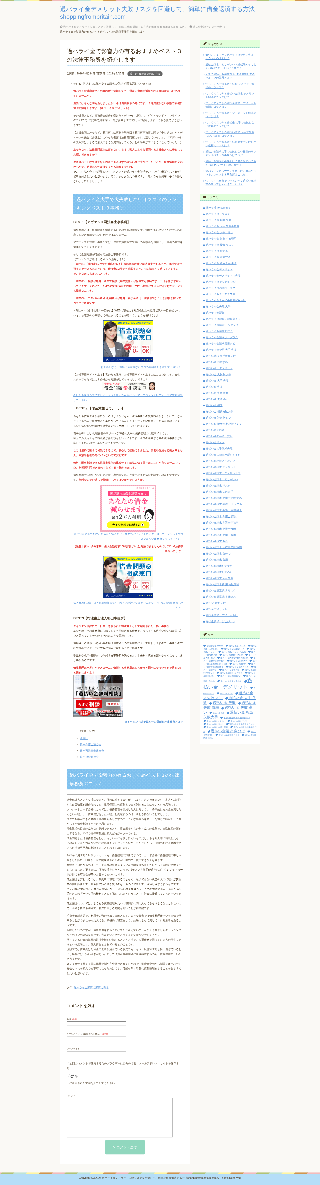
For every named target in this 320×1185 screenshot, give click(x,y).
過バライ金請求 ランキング (222, 325)
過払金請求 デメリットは (222, 615)
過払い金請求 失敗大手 (219, 491)
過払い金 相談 (214, 405)
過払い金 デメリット (219, 368)
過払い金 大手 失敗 (217, 380)
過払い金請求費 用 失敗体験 (222, 584)
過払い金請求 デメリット (221, 467)
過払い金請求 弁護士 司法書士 (224, 510)
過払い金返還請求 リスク (221, 590)
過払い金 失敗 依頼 (217, 393)
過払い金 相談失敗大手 (219, 411)
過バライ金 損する (217, 251)
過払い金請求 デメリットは (223, 473)
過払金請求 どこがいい (220, 621)
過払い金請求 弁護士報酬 (221, 528)
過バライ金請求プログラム (222, 337)
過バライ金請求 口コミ (219, 331)
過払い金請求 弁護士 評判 (221, 516)
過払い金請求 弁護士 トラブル (224, 504)
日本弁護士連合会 (90, 744)
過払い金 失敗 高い (217, 399)
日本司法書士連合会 (92, 750)
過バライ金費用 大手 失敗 (221, 349)
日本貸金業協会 (89, 756)
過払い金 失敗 (214, 386)
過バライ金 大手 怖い (219, 232)
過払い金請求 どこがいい (222, 479)
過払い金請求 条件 (217, 541)
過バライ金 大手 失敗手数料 (222, 226)
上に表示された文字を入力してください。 (92, 1083)
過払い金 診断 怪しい (218, 417)
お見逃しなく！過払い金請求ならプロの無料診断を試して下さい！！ (142, 367)
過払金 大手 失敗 (216, 603)
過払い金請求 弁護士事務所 (222, 522)
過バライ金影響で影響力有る (145, 73)
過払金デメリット (216, 609)
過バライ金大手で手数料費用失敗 (226, 300)
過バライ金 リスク (218, 213)
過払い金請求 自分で (218, 553)
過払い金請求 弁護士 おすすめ (224, 498)
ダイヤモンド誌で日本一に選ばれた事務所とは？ (153, 721)
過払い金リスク (215, 442)
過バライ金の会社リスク (220, 288)
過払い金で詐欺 (215, 430)
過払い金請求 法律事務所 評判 (224, 547)
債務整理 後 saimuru (218, 207)
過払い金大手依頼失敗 (219, 448)
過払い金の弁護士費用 (219, 436)
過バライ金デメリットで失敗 (223, 275)
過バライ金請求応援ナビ (220, 343)
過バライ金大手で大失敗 (220, 294)
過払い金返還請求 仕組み (221, 596)
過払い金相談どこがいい (220, 460)
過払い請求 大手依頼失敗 (221, 355)
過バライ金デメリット (219, 269)
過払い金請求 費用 (217, 559)
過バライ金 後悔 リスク (220, 244)
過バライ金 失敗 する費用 (221, 238)
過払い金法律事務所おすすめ (223, 454)
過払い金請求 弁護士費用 (221, 535)
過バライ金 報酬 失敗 (218, 220)
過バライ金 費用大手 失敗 (221, 263)
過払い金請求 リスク (218, 485)
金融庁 (84, 738)
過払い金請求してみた (219, 572)
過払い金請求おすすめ (219, 565)
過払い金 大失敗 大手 (218, 374)
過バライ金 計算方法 (218, 257)
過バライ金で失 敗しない (221, 281)
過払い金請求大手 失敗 (219, 578)
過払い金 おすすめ (217, 362)
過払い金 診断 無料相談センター (225, 423)
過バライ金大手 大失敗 (233, 655)
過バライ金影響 (215, 312)
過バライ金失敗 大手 (218, 306)
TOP (123, 26)
